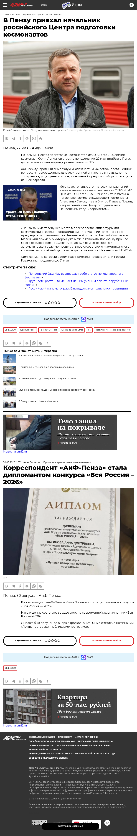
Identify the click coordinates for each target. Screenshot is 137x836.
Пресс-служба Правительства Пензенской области (95, 130)
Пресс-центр (65, 737)
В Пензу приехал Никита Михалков (38, 401)
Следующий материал (70, 826)
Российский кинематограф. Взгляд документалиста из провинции (78, 288)
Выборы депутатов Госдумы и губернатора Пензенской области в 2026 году (72, 754)
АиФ (5, 577)
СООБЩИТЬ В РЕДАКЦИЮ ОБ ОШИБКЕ (48, 758)
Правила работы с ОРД (41, 745)
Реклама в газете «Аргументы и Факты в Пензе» (83, 745)
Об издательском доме (42, 737)
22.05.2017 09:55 (11, 14)
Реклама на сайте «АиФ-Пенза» (95, 741)
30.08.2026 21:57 (12, 462)
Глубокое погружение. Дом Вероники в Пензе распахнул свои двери (57, 389)
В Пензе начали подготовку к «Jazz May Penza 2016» (47, 378)
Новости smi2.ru (15, 451)
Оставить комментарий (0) (106, 302)
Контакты (55, 749)
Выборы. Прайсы (38, 749)
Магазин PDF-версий (86, 737)
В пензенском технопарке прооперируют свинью (46, 367)
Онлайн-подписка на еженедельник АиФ (52, 741)
